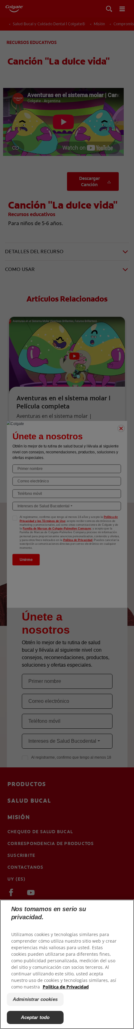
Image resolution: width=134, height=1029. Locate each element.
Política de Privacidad (66, 987)
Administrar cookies (35, 999)
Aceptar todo (35, 1017)
